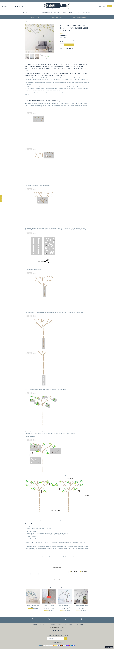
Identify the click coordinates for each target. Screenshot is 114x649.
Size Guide (62, 41)
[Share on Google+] (70, 48)
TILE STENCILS (35, 12)
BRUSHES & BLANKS (47, 12)
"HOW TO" (29, 549)
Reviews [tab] (28, 573)
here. (64, 75)
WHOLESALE (77, 12)
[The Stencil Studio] (57, 3)
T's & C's (71, 624)
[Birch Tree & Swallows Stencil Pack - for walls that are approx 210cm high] (47, 57)
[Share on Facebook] (64, 48)
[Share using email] (72, 48)
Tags (26, 21)
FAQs (47, 624)
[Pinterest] (22, 6)
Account (100, 6)
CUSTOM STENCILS (87, 12)
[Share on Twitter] (66, 48)
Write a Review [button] (84, 571)
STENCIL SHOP (25, 12)
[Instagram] (20, 6)
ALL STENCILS (34, 624)
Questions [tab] (36, 573)
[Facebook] (17, 6)
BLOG (64, 12)
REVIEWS (70, 12)
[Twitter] (15, 6)
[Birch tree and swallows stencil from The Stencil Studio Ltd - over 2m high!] (39, 38)
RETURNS (53, 624)
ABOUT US (41, 624)
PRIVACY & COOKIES (62, 624)
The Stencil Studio (58, 642)
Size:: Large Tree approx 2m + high (67, 40)
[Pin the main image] (67, 48)
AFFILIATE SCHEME (79, 624)
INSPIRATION (57, 12)
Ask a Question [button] (74, 571)
